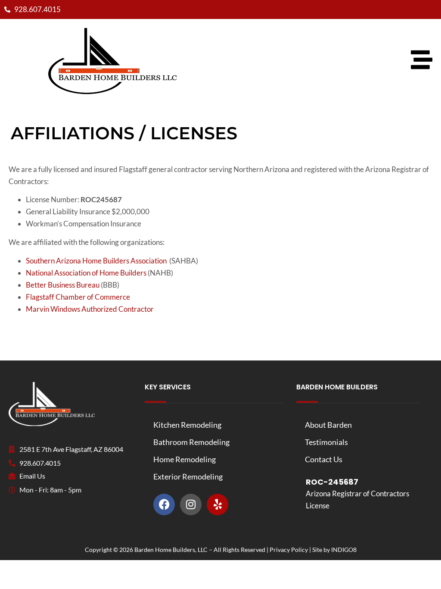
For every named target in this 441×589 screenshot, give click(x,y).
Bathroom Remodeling (191, 442)
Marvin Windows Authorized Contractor (90, 308)
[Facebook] (164, 504)
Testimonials (326, 442)
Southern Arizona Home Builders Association (96, 260)
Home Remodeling (184, 459)
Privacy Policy (289, 549)
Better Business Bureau (62, 284)
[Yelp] (217, 504)
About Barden (328, 424)
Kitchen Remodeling (187, 424)
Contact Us (323, 459)
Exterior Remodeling (188, 476)
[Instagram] (191, 504)
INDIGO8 (344, 549)
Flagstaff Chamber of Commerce (78, 296)
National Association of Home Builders (86, 272)
